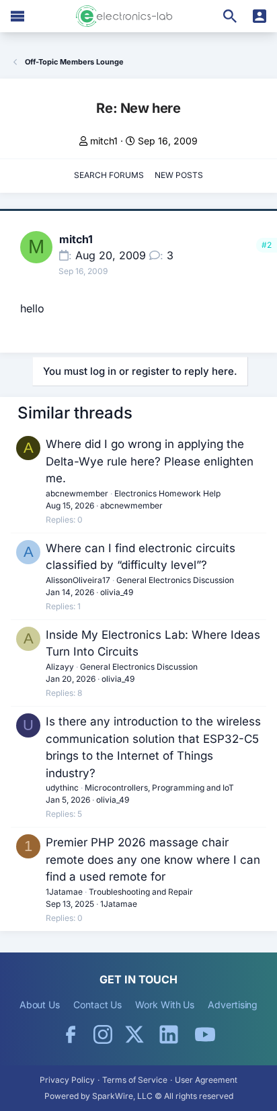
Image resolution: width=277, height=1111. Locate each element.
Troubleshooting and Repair (141, 892)
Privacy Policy (67, 1080)
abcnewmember (77, 493)
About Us (39, 1004)
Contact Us (97, 1004)
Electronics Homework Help (167, 493)
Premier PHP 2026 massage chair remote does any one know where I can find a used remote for (153, 859)
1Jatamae (64, 892)
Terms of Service (134, 1080)
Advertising (233, 1004)
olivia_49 (116, 592)
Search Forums (109, 175)
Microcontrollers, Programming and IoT (159, 788)
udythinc (62, 788)
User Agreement (206, 1080)
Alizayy (60, 667)
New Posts (179, 175)
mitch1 (104, 140)
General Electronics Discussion (175, 580)
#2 (267, 245)
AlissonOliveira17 (78, 580)
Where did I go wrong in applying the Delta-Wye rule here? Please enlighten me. (149, 461)
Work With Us (164, 1004)
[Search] (230, 16)
